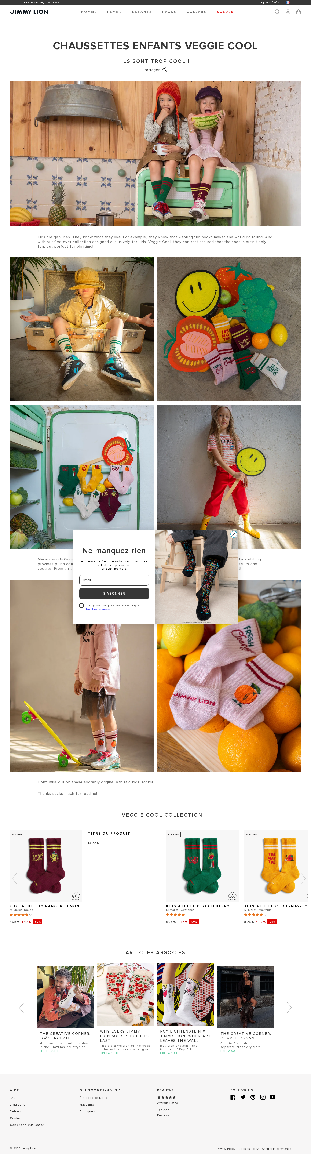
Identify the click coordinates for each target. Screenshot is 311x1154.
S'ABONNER (114, 593)
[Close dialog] (234, 534)
